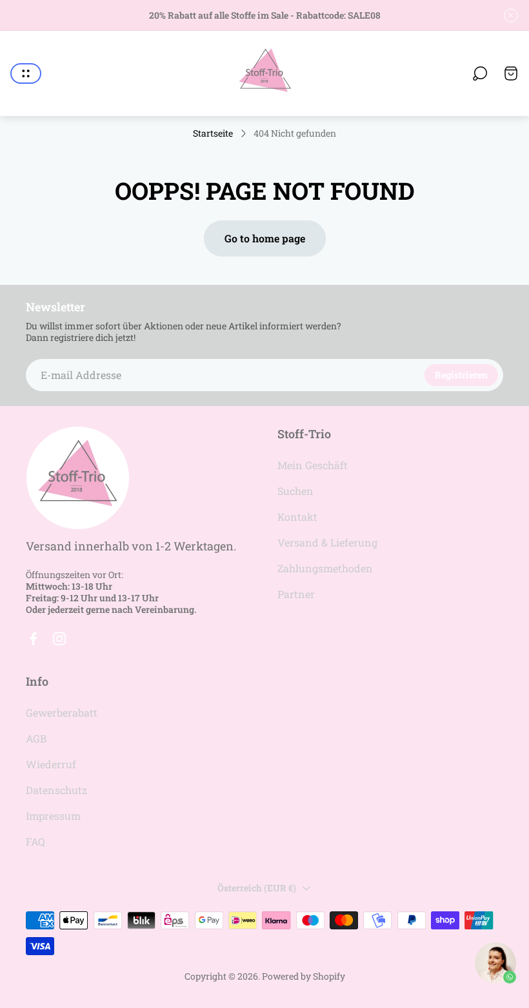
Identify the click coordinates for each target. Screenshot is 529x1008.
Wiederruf (51, 764)
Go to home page (265, 238)
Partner (296, 594)
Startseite (213, 133)
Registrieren (461, 375)
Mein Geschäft (312, 465)
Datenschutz (56, 790)
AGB (36, 738)
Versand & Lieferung (327, 542)
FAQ (35, 841)
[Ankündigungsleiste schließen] (511, 15)
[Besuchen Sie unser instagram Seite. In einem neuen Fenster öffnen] (59, 638)
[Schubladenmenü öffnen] (25, 73)
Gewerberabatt (61, 712)
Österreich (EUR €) (256, 888)
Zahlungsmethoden (325, 568)
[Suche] (480, 73)
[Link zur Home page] (77, 478)
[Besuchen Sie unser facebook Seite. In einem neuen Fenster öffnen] (33, 638)
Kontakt (297, 516)
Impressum (53, 815)
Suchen (295, 491)
